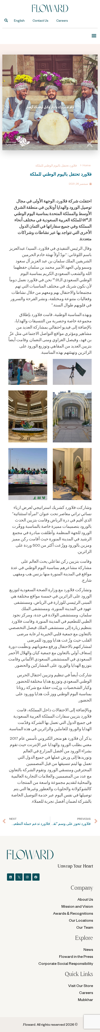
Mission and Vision (77, 906)
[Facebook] (36, 877)
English (19, 20)
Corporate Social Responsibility (65, 963)
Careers (62, 20)
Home (86, 165)
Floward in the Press (76, 956)
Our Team (84, 927)
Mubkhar (85, 999)
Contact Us (40, 20)
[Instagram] (27, 877)
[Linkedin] (10, 877)
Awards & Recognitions (73, 913)
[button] (6, 20)
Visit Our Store (80, 985)
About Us (85, 899)
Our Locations (81, 920)
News (88, 949)
